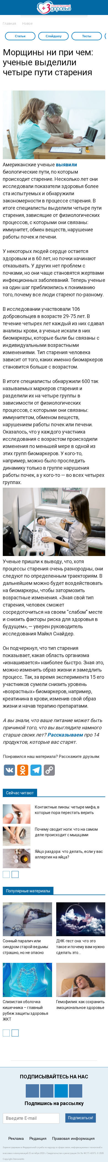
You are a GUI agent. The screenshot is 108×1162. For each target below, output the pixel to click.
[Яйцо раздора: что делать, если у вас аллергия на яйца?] (16, 858)
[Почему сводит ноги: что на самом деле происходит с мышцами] (16, 836)
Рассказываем (65, 735)
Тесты (86, 36)
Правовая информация (73, 1138)
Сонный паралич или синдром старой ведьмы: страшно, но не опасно (26, 947)
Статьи (20, 36)
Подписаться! (80, 1118)
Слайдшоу (53, 36)
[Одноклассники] (32, 1091)
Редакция (38, 1138)
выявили (66, 164)
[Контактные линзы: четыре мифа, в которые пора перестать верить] (16, 814)
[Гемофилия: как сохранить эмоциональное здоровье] (81, 980)
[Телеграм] (61, 1091)
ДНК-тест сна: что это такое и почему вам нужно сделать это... (80, 947)
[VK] (46, 1091)
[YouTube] (75, 1091)
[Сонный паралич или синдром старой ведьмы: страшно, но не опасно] (27, 919)
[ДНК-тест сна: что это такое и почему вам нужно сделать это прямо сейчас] (81, 919)
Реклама (16, 1138)
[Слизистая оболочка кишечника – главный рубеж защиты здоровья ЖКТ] (27, 980)
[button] (100, 7)
